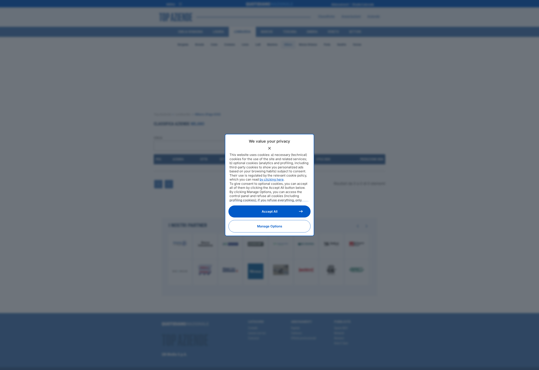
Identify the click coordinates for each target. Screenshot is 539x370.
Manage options (269, 226)
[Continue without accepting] (269, 148)
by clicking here (272, 179)
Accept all (270, 211)
